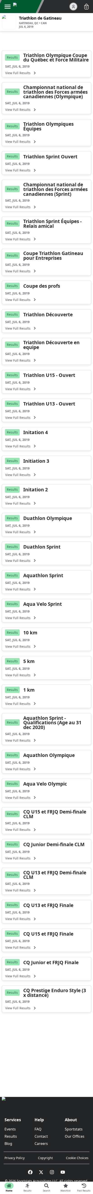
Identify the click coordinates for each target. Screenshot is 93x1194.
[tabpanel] (46, 557)
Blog (8, 1143)
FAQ (38, 1129)
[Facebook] (30, 1172)
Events (10, 1129)
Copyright (45, 1158)
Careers (41, 1143)
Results (11, 1136)
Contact (41, 1136)
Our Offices (74, 1136)
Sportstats (74, 1129)
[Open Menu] (7, 6)
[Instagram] (51, 1172)
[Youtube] (62, 1172)
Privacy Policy (15, 1158)
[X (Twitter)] (41, 1172)
